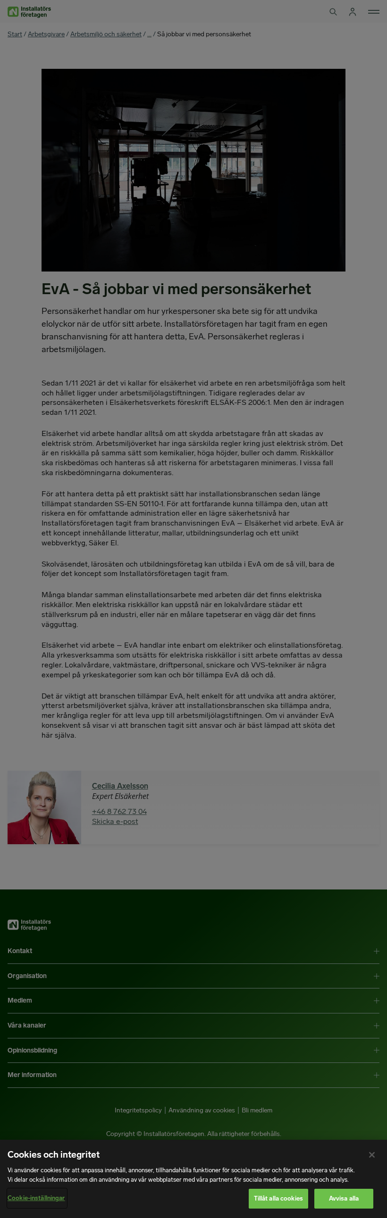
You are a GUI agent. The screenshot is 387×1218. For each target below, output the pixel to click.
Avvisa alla (344, 1198)
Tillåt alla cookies (278, 1198)
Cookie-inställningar (36, 1198)
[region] (193, 1179)
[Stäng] (372, 1154)
